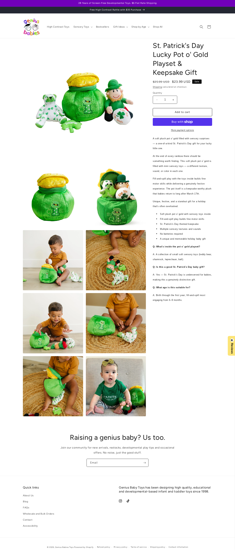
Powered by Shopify (84, 547)
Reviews (232, 348)
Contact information (178, 547)
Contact (27, 519)
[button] (82, 27)
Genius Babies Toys (64, 547)
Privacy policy (120, 547)
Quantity (157, 93)
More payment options (182, 130)
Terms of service (139, 547)
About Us (28, 495)
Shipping (157, 87)
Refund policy (103, 547)
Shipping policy (157, 547)
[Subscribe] (144, 463)
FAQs (26, 507)
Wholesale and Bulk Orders (38, 513)
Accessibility (30, 525)
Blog (25, 501)
